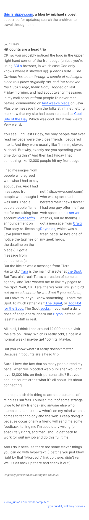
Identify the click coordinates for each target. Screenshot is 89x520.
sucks (45, 308)
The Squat (53, 303)
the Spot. (75, 271)
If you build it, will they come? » (65, 506)
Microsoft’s (26, 218)
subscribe (12, 19)
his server (71, 213)
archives (66, 19)
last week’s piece (56, 103)
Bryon (58, 314)
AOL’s (17, 66)
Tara (24, 271)
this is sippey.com (18, 14)
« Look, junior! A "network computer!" (27, 502)
